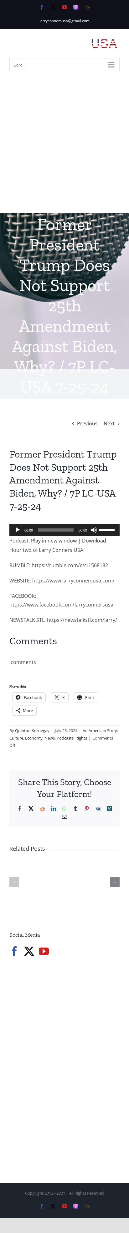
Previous (87, 423)
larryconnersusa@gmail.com (64, 20)
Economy (34, 738)
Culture (16, 738)
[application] (64, 530)
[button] (14, 882)
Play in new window (54, 540)
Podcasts (65, 738)
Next (109, 423)
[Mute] (94, 530)
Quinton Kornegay (32, 730)
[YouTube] (44, 951)
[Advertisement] (64, 145)
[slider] (107, 529)
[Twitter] (29, 951)
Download (94, 540)
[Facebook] (14, 951)
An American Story (100, 730)
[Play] (17, 530)
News (49, 738)
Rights (81, 738)
